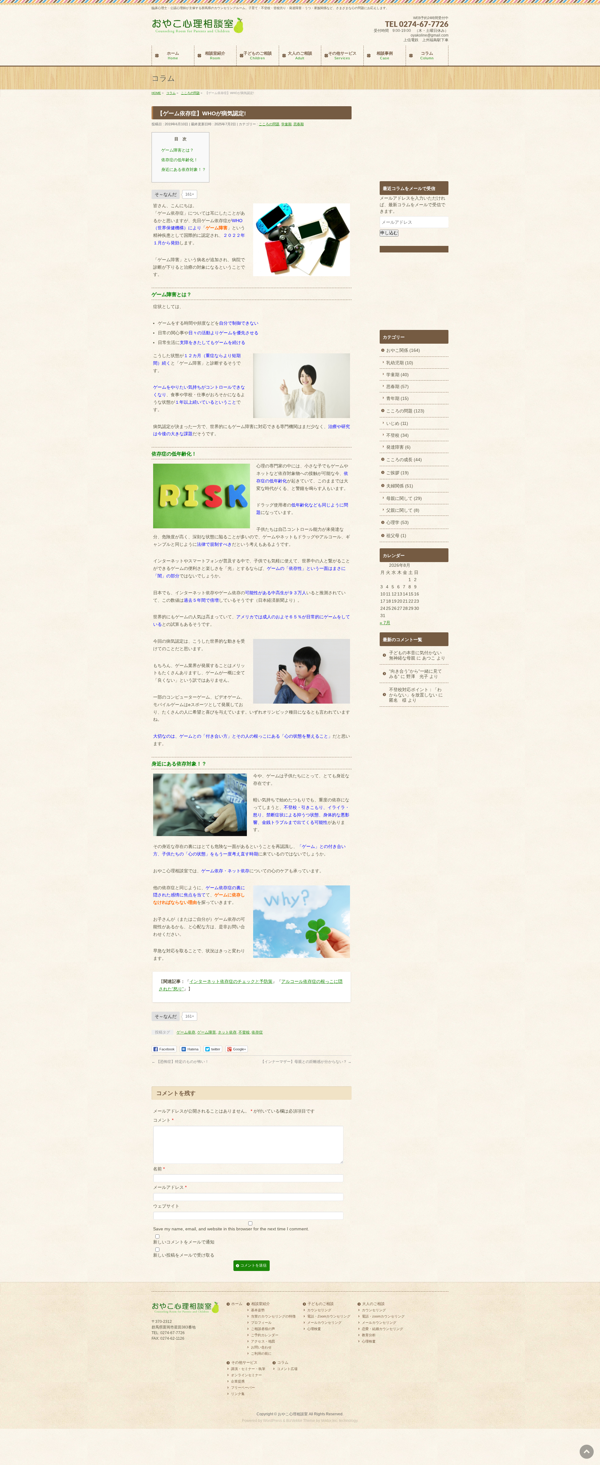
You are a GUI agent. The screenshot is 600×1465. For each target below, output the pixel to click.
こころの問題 (269, 124)
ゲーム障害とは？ (177, 150)
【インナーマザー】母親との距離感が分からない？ (306, 1061)
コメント (163, 1120)
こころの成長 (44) (404, 459)
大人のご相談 (373, 1304)
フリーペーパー (243, 1387)
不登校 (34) (397, 435)
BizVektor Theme (300, 1420)
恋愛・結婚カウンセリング (382, 1328)
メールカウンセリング (324, 1322)
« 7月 (385, 622)
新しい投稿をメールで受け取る (183, 1255)
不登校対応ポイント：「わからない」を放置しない (415, 692)
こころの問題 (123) (405, 410)
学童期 (286, 124)
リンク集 (238, 1394)
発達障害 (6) (398, 447)
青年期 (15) (397, 398)
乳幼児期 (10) (399, 362)
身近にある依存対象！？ (183, 169)
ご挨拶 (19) (397, 472)
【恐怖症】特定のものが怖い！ (180, 1061)
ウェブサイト (166, 1205)
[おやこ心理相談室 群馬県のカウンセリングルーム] (198, 28)
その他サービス (244, 1363)
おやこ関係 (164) (403, 350)
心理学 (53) (397, 522)
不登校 (244, 1032)
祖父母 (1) (396, 535)
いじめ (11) (397, 423)
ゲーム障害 (206, 1032)
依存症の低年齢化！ (179, 159)
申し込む (389, 232)
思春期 (298, 124)
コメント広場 (287, 1369)
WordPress (272, 1420)
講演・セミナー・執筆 (248, 1369)
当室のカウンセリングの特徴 (273, 1316)
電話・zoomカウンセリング (383, 1316)
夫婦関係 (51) (399, 485)
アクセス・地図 (263, 1341)
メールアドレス (170, 1187)
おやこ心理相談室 (293, 1414)
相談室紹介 (260, 1304)
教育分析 (369, 1335)
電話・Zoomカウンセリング (328, 1316)
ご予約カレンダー (264, 1335)
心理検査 (314, 1328)
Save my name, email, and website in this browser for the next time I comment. (231, 1228)
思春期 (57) (397, 386)
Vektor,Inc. (329, 1420)
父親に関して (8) (402, 510)
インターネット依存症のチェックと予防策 (230, 981)
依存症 (257, 1032)
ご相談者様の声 (263, 1328)
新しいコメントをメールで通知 (183, 1241)
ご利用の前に (261, 1353)
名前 (159, 1168)
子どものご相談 (321, 1304)
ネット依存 (227, 1032)
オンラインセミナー (246, 1375)
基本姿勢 (258, 1310)
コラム (282, 1363)
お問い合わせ (261, 1347)
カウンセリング (319, 1310)
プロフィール (261, 1322)
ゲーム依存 (186, 1032)
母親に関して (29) (404, 498)
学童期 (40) (397, 374)
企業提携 (238, 1381)
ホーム (236, 1304)
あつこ (428, 657)
